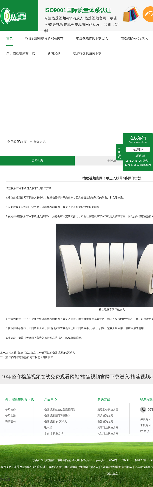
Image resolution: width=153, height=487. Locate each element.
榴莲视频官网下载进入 (92, 38)
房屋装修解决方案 (107, 409)
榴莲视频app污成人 (134, 38)
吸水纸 (48, 427)
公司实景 (10, 415)
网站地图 (5, 479)
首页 (9, 38)
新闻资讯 (54, 53)
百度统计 (39, 466)
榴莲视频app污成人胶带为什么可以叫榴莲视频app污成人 (42, 352)
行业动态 (112, 160)
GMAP (126, 460)
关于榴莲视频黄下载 (20, 53)
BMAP (112, 460)
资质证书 (10, 421)
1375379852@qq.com (138, 164)
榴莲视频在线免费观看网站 (44, 38)
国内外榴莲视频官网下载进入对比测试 (31, 357)
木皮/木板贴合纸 (53, 433)
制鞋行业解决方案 (107, 433)
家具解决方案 (105, 415)
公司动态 (37, 160)
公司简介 (10, 409)
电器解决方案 (105, 421)
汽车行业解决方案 (107, 427)
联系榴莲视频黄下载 (87, 53)
